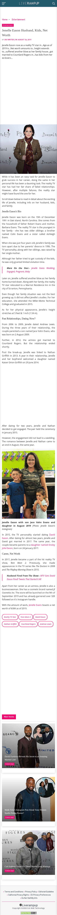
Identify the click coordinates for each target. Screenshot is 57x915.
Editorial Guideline (46, 892)
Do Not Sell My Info (29, 898)
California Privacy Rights (18, 895)
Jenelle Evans (35, 605)
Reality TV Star (10, 617)
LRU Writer (9, 40)
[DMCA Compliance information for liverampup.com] (28, 913)
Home (5, 19)
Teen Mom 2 (26, 617)
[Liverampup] (29, 3)
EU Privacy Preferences (41, 895)
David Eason (40, 617)
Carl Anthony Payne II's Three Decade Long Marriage (27, 866)
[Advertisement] (28, 91)
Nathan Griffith (10, 624)
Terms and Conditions (14, 892)
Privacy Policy (31, 892)
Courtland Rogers (28, 624)
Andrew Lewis (45, 624)
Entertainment (18, 19)
